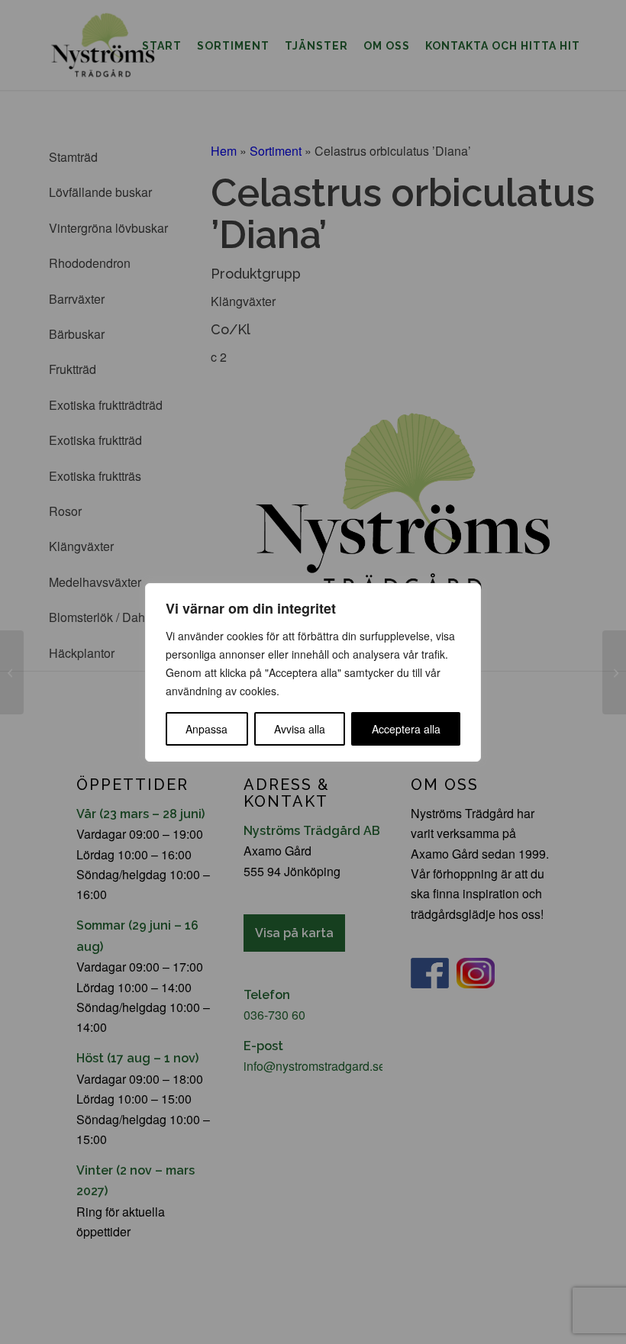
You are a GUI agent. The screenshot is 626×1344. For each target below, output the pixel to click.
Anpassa (206, 728)
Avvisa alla (299, 728)
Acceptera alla (406, 728)
